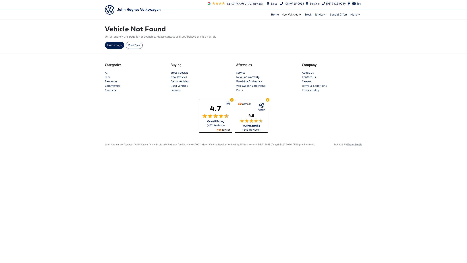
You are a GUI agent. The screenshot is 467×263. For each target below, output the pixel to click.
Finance (175, 90)
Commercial (112, 85)
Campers (110, 90)
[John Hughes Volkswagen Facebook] (349, 3)
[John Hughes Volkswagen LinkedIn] (359, 3)
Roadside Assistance (249, 81)
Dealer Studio (354, 144)
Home (275, 14)
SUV (107, 77)
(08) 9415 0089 (336, 3)
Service (314, 3)
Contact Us (309, 77)
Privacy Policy (310, 90)
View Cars (134, 45)
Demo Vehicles (180, 81)
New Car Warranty (248, 77)
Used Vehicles (179, 85)
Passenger (111, 81)
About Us (308, 72)
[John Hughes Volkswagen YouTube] (354, 3)
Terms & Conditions (314, 85)
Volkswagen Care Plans (250, 85)
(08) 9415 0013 (294, 3)
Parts (239, 90)
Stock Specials (179, 72)
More (353, 14)
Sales (274, 3)
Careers (306, 81)
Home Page (114, 45)
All (106, 72)
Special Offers (339, 14)
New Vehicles (290, 14)
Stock (308, 14)
